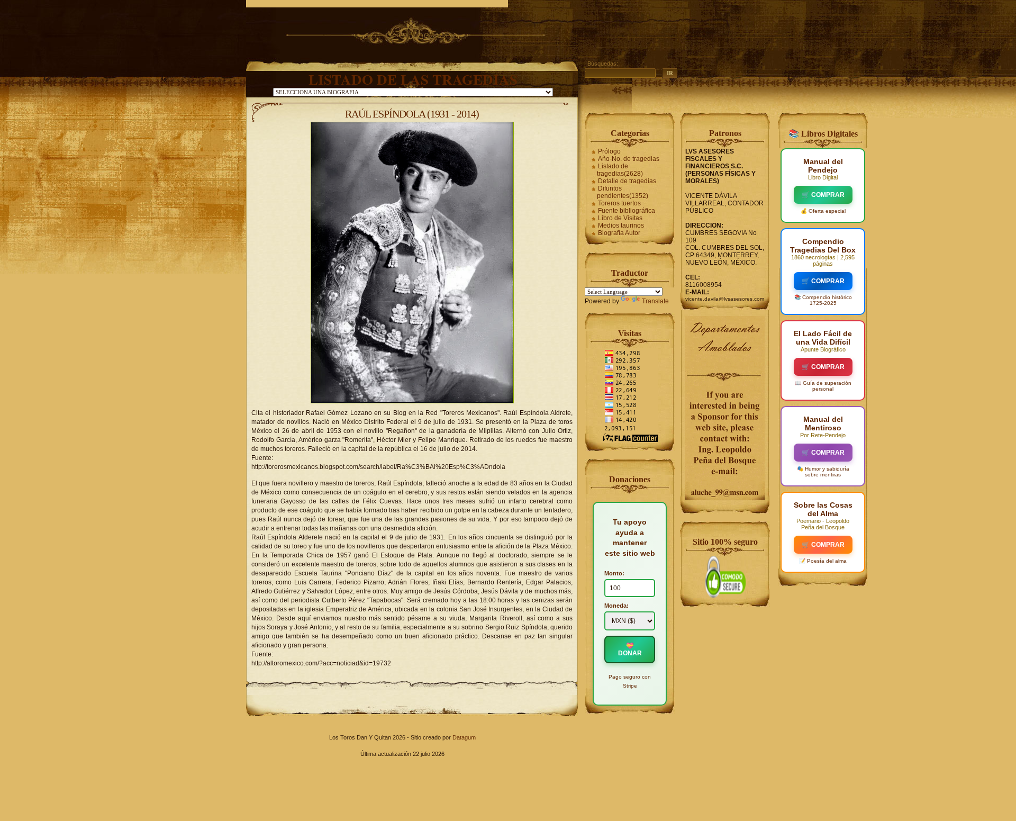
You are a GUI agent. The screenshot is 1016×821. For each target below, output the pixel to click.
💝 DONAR (630, 649)
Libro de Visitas (620, 218)
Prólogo (609, 151)
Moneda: (616, 605)
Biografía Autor (619, 233)
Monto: (614, 573)
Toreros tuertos (619, 203)
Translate (655, 301)
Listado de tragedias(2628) (620, 170)
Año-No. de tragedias (628, 159)
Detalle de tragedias (627, 181)
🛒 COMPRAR (823, 195)
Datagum (464, 737)
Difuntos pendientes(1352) (622, 192)
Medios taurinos (621, 225)
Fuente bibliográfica (626, 210)
